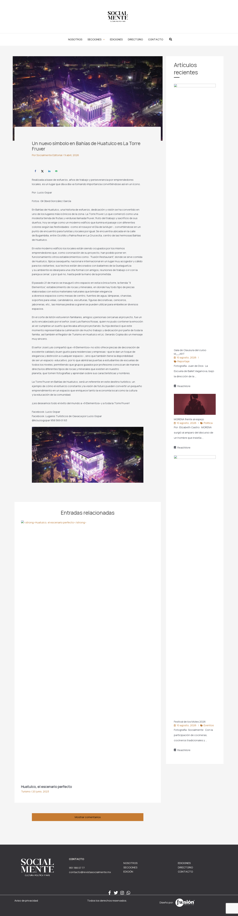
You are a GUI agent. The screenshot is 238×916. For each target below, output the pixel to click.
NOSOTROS (130, 863)
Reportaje (183, 361)
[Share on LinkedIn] (49, 171)
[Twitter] (116, 893)
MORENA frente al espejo (189, 419)
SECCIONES (130, 867)
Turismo (25, 791)
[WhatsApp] (128, 893)
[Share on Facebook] (35, 171)
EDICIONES (184, 863)
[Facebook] (110, 893)
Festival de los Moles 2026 (190, 721)
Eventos (209, 725)
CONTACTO (185, 871)
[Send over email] (56, 171)
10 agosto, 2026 (186, 357)
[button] (96, 39)
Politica (208, 423)
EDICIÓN (128, 871)
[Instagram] (122, 893)
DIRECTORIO (185, 867)
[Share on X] (42, 171)
